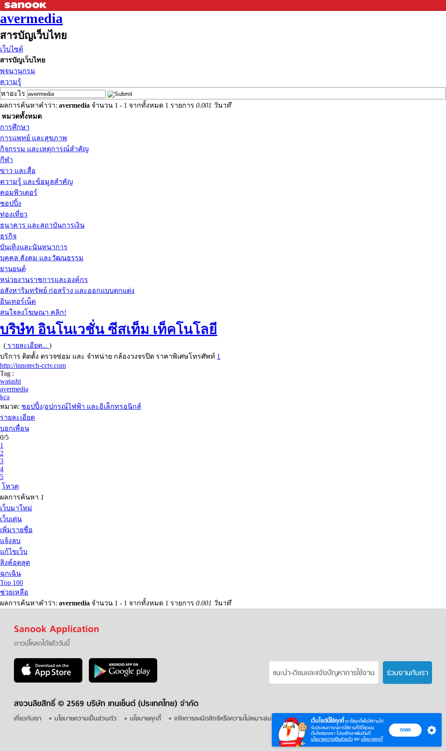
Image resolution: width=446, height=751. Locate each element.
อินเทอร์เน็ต (18, 301)
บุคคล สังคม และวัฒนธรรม (42, 258)
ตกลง (405, 729)
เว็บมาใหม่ (16, 508)
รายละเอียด (17, 417)
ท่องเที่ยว (13, 214)
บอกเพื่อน (14, 428)
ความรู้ (10, 81)
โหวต (10, 486)
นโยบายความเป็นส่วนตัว (332, 739)
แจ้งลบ (10, 540)
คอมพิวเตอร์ (18, 192)
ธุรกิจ (8, 236)
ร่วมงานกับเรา (407, 673)
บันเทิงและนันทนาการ (34, 247)
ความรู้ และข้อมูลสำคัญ (36, 181)
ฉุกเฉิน (10, 573)
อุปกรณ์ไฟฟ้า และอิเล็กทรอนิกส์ (92, 406)
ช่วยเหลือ (14, 592)
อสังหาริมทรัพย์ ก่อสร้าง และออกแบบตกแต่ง (67, 290)
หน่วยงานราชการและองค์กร (44, 279)
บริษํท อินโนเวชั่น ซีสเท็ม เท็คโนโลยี (108, 329)
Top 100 (11, 582)
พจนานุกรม (17, 71)
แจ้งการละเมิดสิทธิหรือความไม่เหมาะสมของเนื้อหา (235, 719)
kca (5, 397)
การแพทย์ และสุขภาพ (33, 138)
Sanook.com (26, 5)
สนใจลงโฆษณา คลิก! (33, 312)
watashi (10, 381)
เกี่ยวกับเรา (27, 719)
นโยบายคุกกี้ (372, 739)
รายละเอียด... (27, 345)
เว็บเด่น (11, 519)
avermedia (31, 18)
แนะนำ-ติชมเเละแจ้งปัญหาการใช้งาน (324, 673)
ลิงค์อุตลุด (15, 562)
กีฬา (6, 159)
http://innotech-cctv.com (33, 365)
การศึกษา (15, 127)
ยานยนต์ (13, 268)
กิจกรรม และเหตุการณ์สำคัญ (44, 149)
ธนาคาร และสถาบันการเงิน (42, 225)
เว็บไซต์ (11, 49)
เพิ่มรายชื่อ (16, 530)
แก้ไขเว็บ (13, 551)
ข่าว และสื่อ (18, 170)
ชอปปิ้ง (10, 203)
